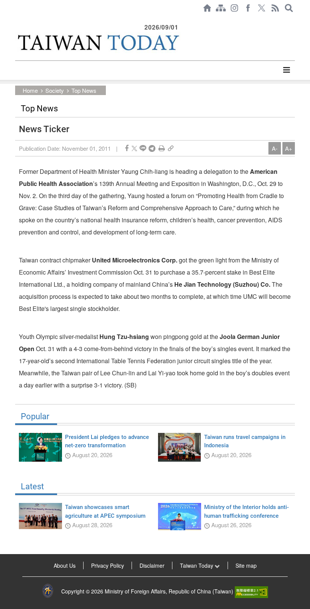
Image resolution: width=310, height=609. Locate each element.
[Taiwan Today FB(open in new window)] (248, 8)
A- (274, 148)
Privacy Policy (107, 565)
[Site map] (221, 8)
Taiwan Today (197, 565)
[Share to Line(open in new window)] (142, 148)
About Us (65, 565)
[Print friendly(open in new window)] (162, 148)
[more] (286, 70)
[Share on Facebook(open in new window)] (126, 148)
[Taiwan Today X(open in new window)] (262, 8)
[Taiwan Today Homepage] (207, 8)
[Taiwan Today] (97, 42)
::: (17, 19)
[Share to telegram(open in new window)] (152, 148)
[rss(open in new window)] (275, 8)
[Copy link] (171, 148)
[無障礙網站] (251, 591)
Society (54, 90)
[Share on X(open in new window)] (134, 148)
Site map (246, 565)
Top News (83, 90)
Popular (35, 416)
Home (30, 90)
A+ (288, 148)
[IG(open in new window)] (234, 8)
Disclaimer (152, 565)
